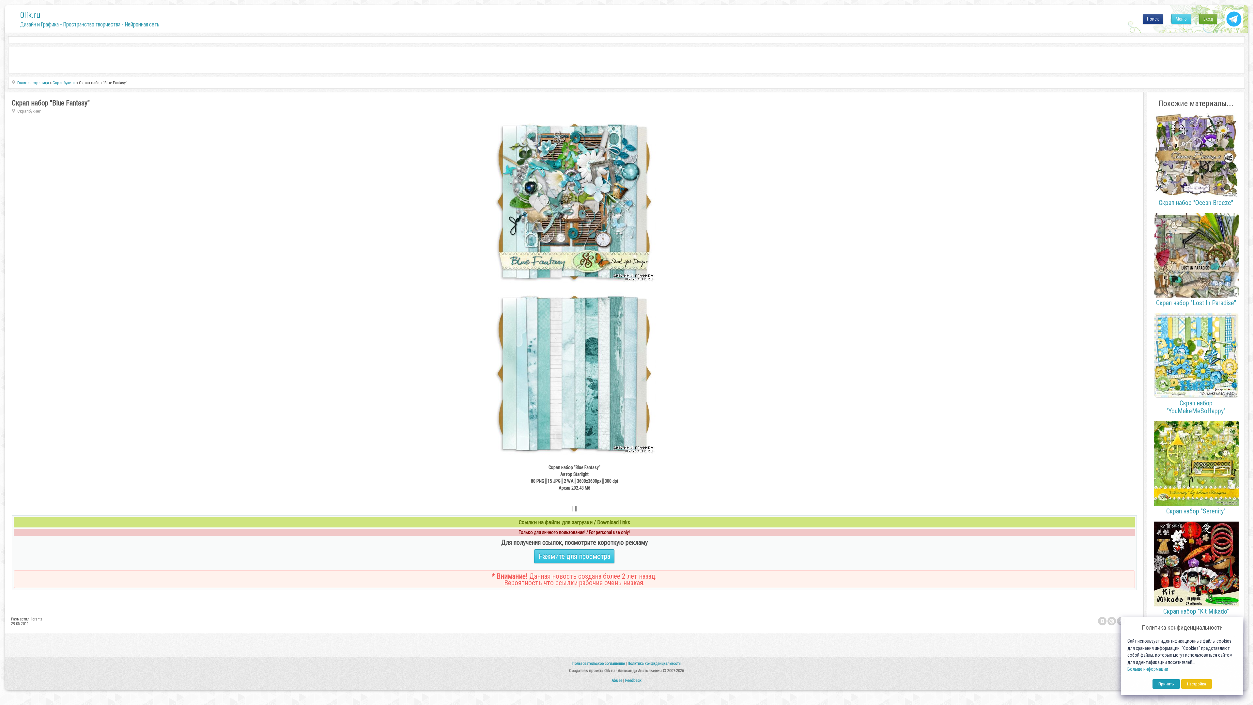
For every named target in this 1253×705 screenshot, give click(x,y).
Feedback (633, 680)
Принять (1166, 684)
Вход (1208, 19)
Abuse (616, 680)
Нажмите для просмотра (574, 556)
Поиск (1153, 19)
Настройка (1196, 684)
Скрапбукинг (29, 111)
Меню (1181, 19)
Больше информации (1147, 669)
